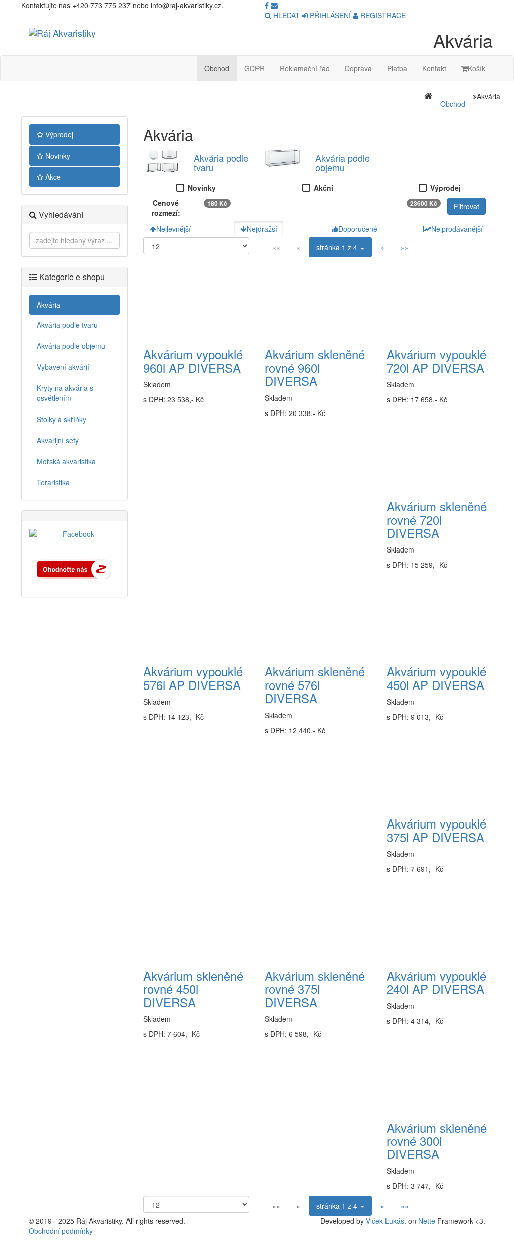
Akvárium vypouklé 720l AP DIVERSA (436, 360)
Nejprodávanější (457, 229)
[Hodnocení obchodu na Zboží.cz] (74, 568)
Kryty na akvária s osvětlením (65, 393)
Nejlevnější (173, 229)
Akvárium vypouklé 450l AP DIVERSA (436, 677)
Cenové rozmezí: (166, 208)
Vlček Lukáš (385, 1221)
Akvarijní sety (58, 440)
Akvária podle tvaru (67, 325)
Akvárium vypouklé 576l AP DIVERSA (193, 677)
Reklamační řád (305, 68)
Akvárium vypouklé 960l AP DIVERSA (193, 360)
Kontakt (434, 68)
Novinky (56, 156)
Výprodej (58, 134)
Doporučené (357, 229)
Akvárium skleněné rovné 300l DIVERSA (437, 1141)
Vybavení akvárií (63, 367)
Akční (323, 188)
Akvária (48, 305)
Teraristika (53, 482)
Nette (426, 1221)
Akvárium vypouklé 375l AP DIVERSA (436, 829)
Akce (52, 177)
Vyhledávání (60, 214)
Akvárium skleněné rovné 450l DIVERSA (193, 989)
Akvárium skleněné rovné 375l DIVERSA (315, 989)
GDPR (254, 68)
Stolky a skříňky (61, 419)
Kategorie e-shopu (71, 277)
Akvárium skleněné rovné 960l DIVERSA (315, 367)
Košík (476, 68)
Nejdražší (262, 229)
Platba (397, 68)
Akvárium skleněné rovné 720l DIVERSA (437, 519)
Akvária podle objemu (71, 346)
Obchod (216, 68)
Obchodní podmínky (61, 1231)
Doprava (358, 68)
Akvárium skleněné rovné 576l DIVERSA (315, 684)
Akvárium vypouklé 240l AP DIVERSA (436, 982)
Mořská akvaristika (66, 461)
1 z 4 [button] (337, 247)
